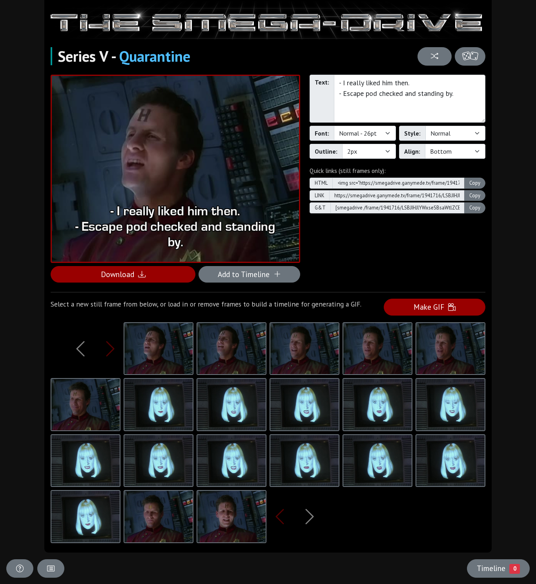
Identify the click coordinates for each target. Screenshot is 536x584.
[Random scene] (434, 56)
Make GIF (431, 307)
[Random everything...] (470, 56)
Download (119, 274)
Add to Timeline (245, 274)
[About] (19, 568)
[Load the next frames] (309, 516)
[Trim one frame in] (110, 348)
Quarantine (154, 56)
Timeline (496, 568)
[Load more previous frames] (80, 348)
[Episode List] (50, 568)
